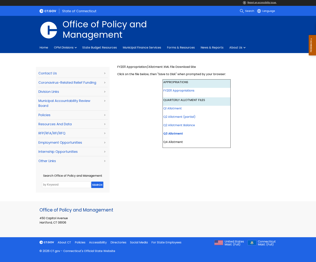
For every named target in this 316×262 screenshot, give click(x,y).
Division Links (48, 91)
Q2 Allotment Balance (179, 125)
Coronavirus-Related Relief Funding (67, 82)
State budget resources (99, 47)
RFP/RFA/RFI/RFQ (51, 133)
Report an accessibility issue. (261, 2)
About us (235, 47)
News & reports (212, 47)
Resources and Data (55, 124)
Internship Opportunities (58, 151)
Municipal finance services (142, 47)
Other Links (47, 161)
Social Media (139, 242)
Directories (118, 242)
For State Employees (166, 242)
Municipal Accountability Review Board (64, 103)
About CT (64, 242)
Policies (44, 115)
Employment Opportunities (60, 142)
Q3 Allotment (173, 133)
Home (44, 47)
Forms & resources (181, 47)
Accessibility (98, 242)
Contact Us (47, 73)
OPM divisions (64, 47)
